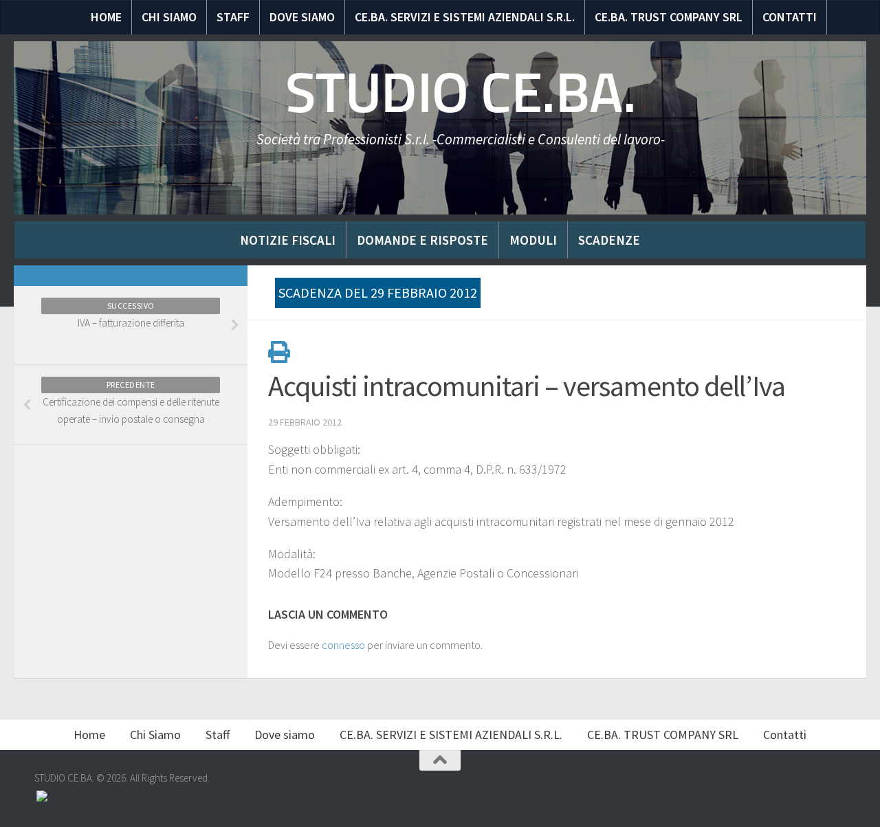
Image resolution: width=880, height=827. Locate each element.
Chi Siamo (169, 17)
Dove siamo (302, 17)
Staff (233, 17)
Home (106, 17)
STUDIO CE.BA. (461, 92)
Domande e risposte (422, 240)
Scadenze (609, 240)
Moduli (533, 240)
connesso (343, 645)
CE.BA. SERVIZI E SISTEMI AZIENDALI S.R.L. (465, 17)
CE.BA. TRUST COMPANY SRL (668, 17)
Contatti (789, 17)
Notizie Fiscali (288, 240)
